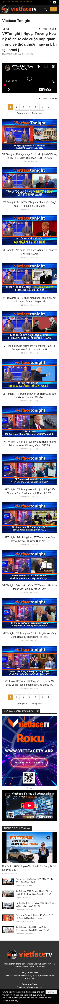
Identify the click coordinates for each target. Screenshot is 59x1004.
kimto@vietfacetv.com (33, 987)
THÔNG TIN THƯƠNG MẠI (17, 828)
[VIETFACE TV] (29, 954)
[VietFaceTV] (50, 3)
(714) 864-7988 (31, 972)
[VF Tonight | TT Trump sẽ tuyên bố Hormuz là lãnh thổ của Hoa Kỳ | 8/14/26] (29, 374)
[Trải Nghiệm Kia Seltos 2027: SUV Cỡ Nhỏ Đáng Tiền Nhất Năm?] (8, 881)
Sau (52, 29)
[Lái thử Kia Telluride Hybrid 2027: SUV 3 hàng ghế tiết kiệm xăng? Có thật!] (8, 905)
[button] (53, 9)
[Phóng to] (7, 28)
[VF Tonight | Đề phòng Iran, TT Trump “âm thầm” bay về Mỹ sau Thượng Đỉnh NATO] (29, 517)
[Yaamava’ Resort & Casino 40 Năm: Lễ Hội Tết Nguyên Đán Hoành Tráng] (8, 917)
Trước (44, 29)
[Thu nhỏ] (3, 28)
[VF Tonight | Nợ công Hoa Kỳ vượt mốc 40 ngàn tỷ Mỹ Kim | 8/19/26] (29, 230)
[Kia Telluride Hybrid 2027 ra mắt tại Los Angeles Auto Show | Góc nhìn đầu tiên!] (8, 929)
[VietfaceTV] (19, 9)
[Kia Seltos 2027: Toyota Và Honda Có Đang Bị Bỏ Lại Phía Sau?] (29, 847)
